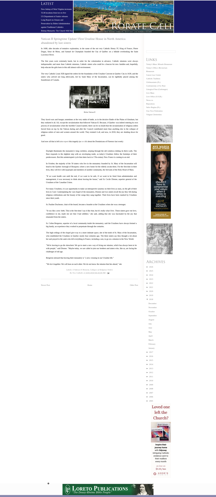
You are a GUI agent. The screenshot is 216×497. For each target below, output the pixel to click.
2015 (151, 360)
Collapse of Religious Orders (101, 270)
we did (85, 141)
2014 (151, 364)
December (152, 303)
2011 (151, 377)
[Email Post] (107, 273)
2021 (151, 287)
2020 (151, 291)
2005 (151, 401)
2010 (151, 381)
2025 (151, 271)
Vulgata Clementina (154, 115)
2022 (151, 283)
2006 (151, 397)
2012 (151, 372)
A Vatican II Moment (80, 270)
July (150, 324)
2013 (151, 368)
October (151, 312)
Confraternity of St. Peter (156, 86)
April (150, 336)
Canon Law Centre (153, 75)
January (151, 348)
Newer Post (45, 285)
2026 (151, 267)
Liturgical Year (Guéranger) (157, 89)
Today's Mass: (159, 64)
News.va (149, 100)
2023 (151, 279)
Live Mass (150, 93)
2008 (151, 389)
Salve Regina (151, 107)
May (150, 332)
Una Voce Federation (154, 111)
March (151, 340)
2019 (151, 295)
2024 (151, 275)
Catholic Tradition (153, 79)
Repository (150, 104)
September (152, 316)
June (150, 328)
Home (90, 285)
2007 (151, 393)
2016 (151, 356)
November (152, 307)
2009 (151, 385)
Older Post (134, 285)
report (66, 141)
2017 (151, 352)
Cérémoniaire (151, 82)
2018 (151, 299)
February (152, 344)
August (151, 320)
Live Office (150, 97)
